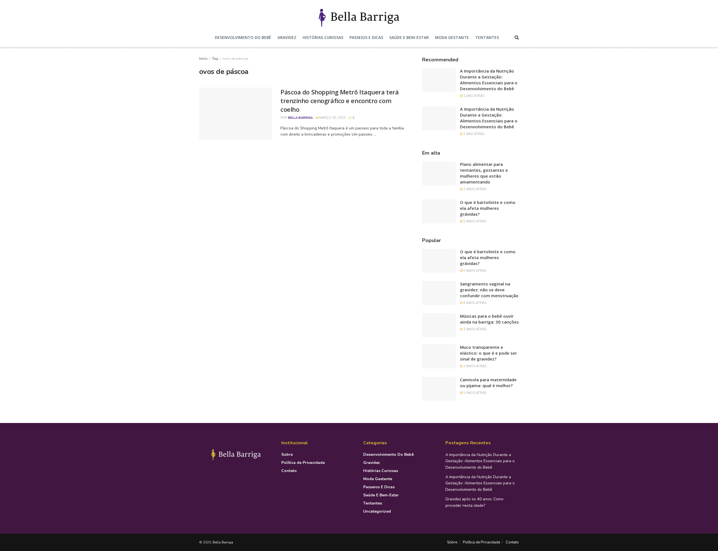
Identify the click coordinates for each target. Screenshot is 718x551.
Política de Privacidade (303, 462)
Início (203, 58)
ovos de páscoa (235, 58)
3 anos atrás (474, 329)
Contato (289, 470)
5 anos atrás (474, 221)
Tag (215, 58)
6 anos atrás (474, 303)
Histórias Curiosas (323, 37)
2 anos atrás (474, 189)
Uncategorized (377, 511)
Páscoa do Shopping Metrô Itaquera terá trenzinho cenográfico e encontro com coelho (339, 100)
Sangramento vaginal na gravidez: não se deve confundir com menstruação (489, 289)
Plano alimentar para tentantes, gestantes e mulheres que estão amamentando (484, 173)
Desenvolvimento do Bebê (243, 37)
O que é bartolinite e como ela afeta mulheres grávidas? (488, 208)
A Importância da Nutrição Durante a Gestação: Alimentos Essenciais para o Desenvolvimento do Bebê (488, 79)
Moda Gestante (452, 37)
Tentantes (487, 37)
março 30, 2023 (332, 118)
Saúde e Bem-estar (409, 37)
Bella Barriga (300, 118)
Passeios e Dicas (366, 37)
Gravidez (286, 37)
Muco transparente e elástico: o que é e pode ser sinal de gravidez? (488, 353)
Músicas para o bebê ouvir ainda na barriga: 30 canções (489, 319)
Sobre (287, 454)
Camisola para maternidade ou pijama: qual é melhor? (488, 382)
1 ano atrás (473, 96)
